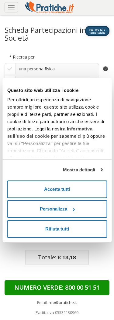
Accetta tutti (57, 189)
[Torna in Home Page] (50, 6)
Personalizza (53, 208)
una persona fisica (37, 69)
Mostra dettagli (79, 169)
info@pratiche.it (62, 302)
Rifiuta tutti (57, 228)
